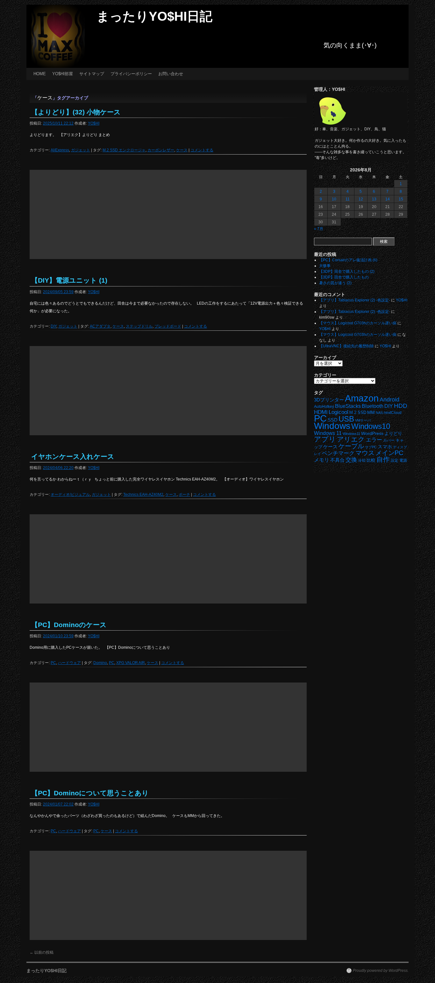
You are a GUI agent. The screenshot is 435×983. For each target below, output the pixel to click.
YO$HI (93, 123)
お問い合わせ (170, 73)
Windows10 (370, 426)
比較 (371, 460)
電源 (403, 460)
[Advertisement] (168, 214)
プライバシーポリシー (131, 73)
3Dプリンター (329, 399)
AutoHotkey (324, 406)
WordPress (372, 433)
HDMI (321, 412)
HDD (400, 405)
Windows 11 (328, 433)
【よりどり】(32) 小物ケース (76, 112)
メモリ (321, 460)
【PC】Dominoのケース (69, 624)
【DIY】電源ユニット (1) (69, 280)
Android (389, 399)
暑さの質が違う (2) (335, 283)
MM (371, 412)
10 (334, 199)
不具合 (337, 460)
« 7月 (318, 229)
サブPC (371, 447)
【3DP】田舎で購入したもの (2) (346, 271)
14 (387, 199)
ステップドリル (139, 326)
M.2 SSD (357, 412)
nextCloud (393, 412)
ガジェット (80, 150)
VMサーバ (363, 420)
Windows (332, 426)
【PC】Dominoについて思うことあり (90, 793)
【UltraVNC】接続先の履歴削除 (346, 346)
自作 (383, 459)
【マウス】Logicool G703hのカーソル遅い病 (357, 323)
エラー (374, 440)
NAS (379, 413)
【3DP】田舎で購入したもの (344, 277)
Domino (100, 663)
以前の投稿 (41, 952)
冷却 (362, 460)
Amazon (362, 398)
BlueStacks (348, 406)
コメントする (201, 150)
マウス (364, 452)
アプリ (325, 439)
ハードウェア (69, 663)
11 (348, 199)
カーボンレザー (160, 150)
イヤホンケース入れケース (72, 456)
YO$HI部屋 (62, 73)
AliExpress (60, 150)
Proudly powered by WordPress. (381, 970)
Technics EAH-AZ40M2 (143, 494)
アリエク (351, 439)
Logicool (338, 412)
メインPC (389, 452)
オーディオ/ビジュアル (70, 494)
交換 (351, 460)
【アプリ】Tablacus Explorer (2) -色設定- (354, 300)
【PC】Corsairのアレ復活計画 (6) (348, 260)
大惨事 (325, 266)
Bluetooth (372, 406)
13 (374, 199)
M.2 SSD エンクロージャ (124, 150)
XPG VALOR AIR (130, 663)
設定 (394, 460)
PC (53, 663)
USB (346, 419)
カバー (389, 440)
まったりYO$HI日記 (154, 16)
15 (401, 199)
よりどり (393, 433)
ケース (182, 150)
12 (361, 199)
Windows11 (351, 434)
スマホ (385, 446)
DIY (53, 326)
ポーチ (184, 494)
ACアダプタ (100, 326)
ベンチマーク (338, 453)
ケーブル (351, 446)
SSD (333, 420)
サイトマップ (91, 73)
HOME (39, 73)
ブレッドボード (167, 326)
